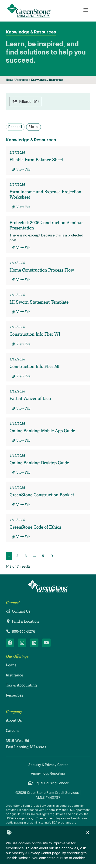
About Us (14, 720)
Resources (21, 79)
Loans (11, 665)
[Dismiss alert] (87, 832)
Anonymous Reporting (48, 773)
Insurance (14, 675)
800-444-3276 (23, 631)
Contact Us (21, 611)
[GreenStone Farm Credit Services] (48, 586)
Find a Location (25, 621)
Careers (12, 730)
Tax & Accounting (21, 685)
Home (9, 79)
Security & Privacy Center (48, 765)
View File (23, 169)
